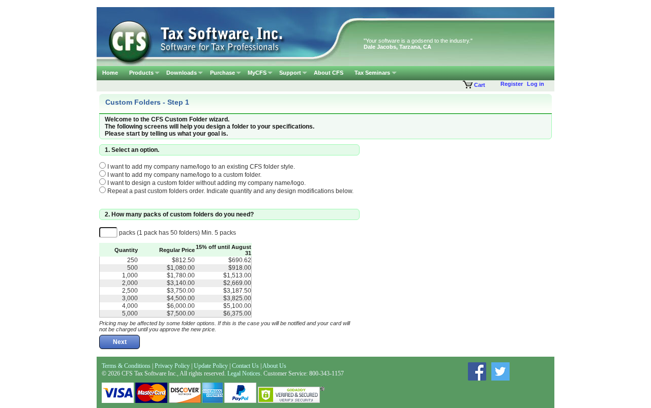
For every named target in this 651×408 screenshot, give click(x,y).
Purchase (222, 73)
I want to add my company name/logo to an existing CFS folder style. (200, 166)
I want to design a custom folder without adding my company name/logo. (206, 182)
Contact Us (245, 365)
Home (110, 73)
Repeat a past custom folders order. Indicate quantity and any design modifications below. (229, 191)
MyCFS (257, 73)
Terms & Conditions (126, 365)
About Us (274, 365)
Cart (478, 85)
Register (511, 84)
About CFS (328, 73)
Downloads (181, 73)
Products (141, 73)
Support (290, 73)
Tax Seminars (372, 73)
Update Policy (211, 365)
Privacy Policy (172, 365)
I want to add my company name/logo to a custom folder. (183, 174)
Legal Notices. (244, 373)
